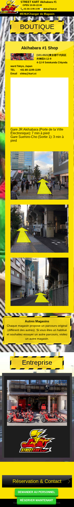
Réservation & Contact (37, 481)
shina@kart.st (50, 9)
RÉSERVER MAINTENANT (36, 500)
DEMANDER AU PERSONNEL (36, 492)
